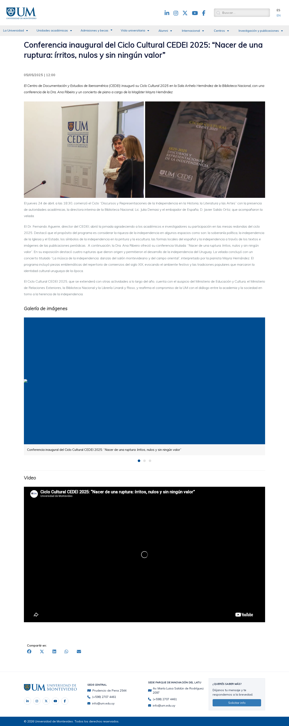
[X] (46, 701)
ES (278, 10)
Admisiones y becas (94, 30)
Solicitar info (237, 703)
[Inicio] (22, 12)
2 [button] (144, 460)
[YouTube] (55, 701)
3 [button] (150, 460)
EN (279, 15)
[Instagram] (36, 701)
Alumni (163, 31)
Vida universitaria (133, 30)
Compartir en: (37, 645)
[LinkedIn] (27, 701)
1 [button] (139, 460)
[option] (144, 386)
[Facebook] (64, 701)
